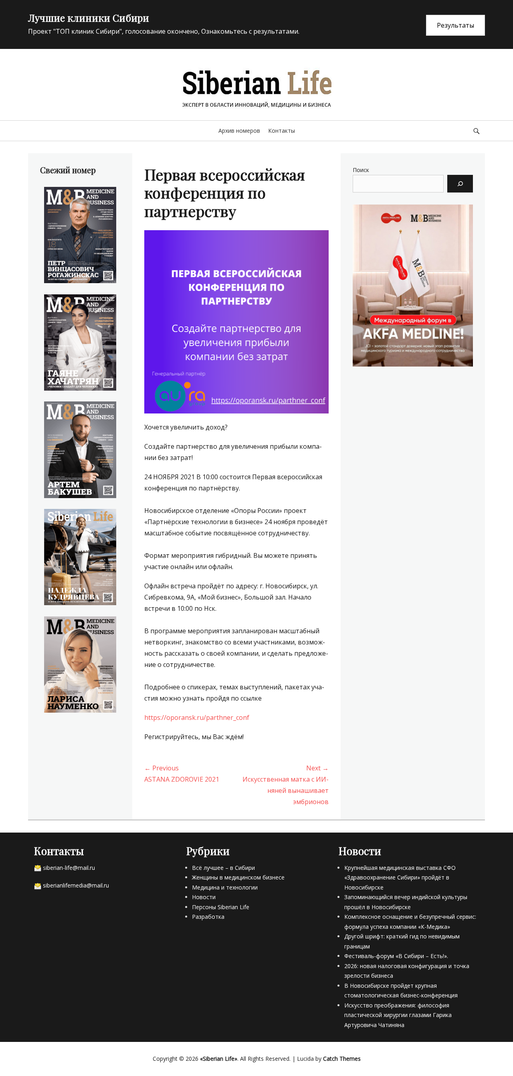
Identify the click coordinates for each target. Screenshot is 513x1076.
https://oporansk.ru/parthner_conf (196, 717)
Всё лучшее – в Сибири (223, 867)
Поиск (361, 170)
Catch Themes (342, 1058)
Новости (204, 897)
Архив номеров (239, 130)
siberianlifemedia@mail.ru (76, 885)
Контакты (281, 130)
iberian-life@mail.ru (70, 867)
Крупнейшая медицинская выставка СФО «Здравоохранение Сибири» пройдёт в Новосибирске (400, 877)
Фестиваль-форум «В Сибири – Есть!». (396, 956)
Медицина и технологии (225, 887)
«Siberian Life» (218, 1058)
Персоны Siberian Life (220, 907)
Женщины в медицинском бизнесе (238, 877)
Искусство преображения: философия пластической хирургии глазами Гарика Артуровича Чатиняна (398, 1015)
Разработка (208, 916)
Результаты (455, 25)
